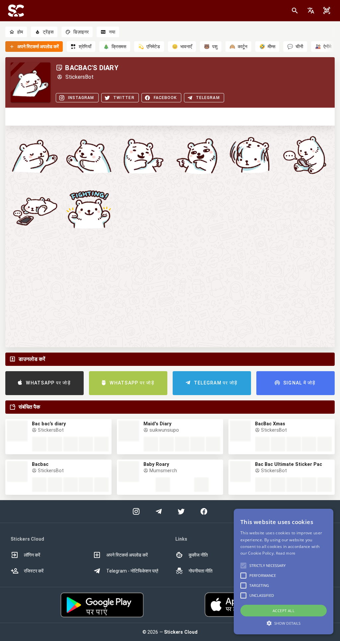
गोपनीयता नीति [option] (200, 571)
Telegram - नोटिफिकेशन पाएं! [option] (132, 571)
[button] (311, 11)
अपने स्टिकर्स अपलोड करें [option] (127, 555)
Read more (286, 553)
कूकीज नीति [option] (198, 555)
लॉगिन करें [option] (32, 555)
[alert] (283, 571)
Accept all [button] (284, 610)
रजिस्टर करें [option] (33, 571)
